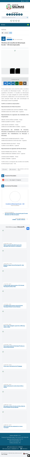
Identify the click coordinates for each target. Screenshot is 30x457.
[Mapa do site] (19, 14)
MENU (4, 24)
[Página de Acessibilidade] (22, 14)
